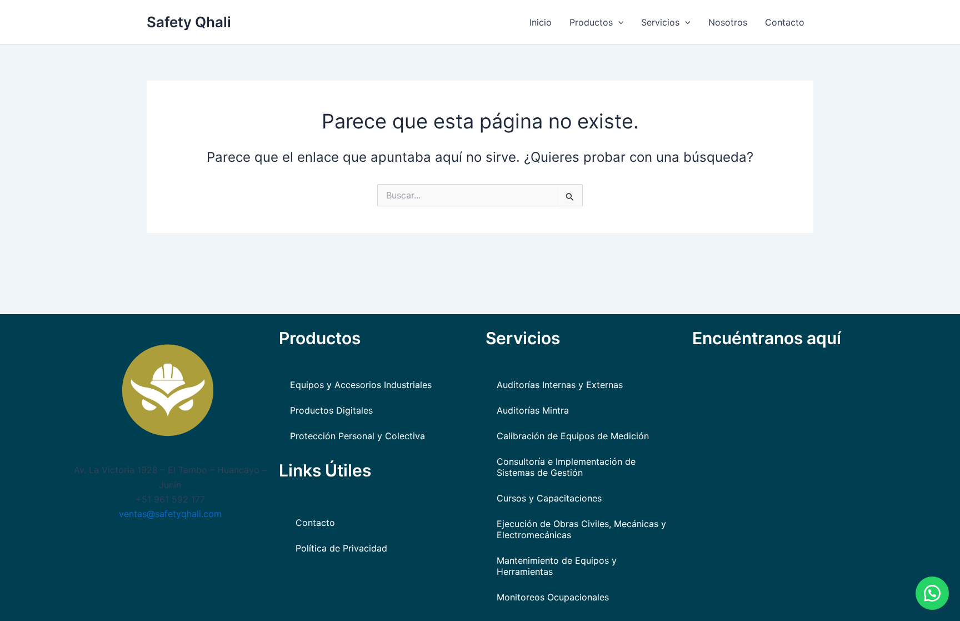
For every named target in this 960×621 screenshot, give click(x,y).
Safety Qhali (189, 22)
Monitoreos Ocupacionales (553, 597)
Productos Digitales (331, 410)
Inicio (540, 22)
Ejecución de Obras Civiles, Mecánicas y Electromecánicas (581, 529)
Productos (591, 22)
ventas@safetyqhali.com (170, 513)
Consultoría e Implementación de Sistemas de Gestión (566, 467)
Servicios (660, 22)
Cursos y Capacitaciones (549, 498)
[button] (618, 22)
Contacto (784, 22)
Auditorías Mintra (533, 410)
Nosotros (727, 22)
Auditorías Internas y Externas (560, 384)
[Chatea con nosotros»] (932, 593)
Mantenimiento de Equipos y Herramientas (557, 566)
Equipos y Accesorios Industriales (361, 384)
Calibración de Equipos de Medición (573, 435)
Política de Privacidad (341, 548)
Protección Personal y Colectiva (357, 435)
